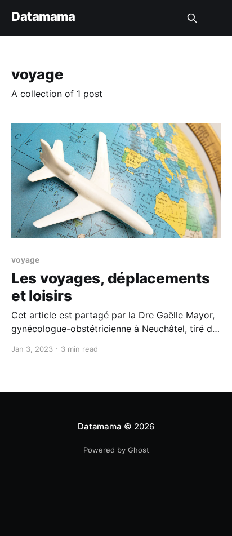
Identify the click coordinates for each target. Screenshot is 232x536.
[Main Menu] (214, 18)
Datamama (43, 17)
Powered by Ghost (116, 449)
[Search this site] (192, 18)
